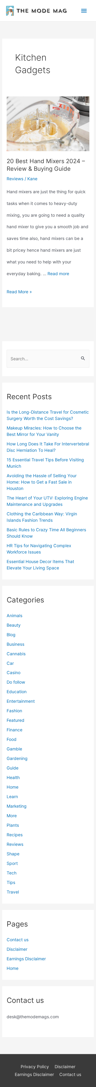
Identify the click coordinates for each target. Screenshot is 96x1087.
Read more (58, 273)
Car (10, 663)
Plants (13, 825)
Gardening (17, 758)
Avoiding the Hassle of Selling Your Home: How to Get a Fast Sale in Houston (42, 482)
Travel (13, 892)
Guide (12, 767)
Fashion (14, 710)
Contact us (18, 939)
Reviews (15, 178)
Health (13, 777)
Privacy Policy (35, 1066)
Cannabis (16, 653)
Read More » (19, 293)
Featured (15, 720)
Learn (12, 796)
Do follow (16, 682)
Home (12, 787)
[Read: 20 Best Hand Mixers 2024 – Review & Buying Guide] (48, 123)
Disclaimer (17, 949)
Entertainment (21, 701)
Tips (11, 882)
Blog (11, 634)
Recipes (15, 834)
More (12, 815)
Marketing (17, 806)
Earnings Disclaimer (26, 958)
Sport (12, 863)
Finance (14, 729)
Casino (13, 672)
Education (17, 691)
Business (15, 644)
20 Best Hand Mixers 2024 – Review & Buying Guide (46, 165)
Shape (13, 853)
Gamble (14, 748)
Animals (14, 615)
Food (11, 739)
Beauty (14, 625)
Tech (11, 872)
